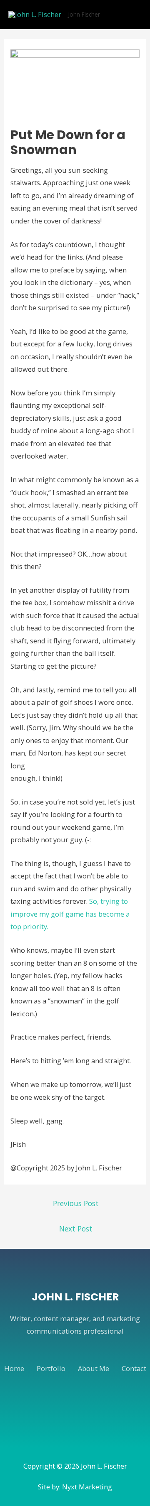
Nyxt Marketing (87, 1486)
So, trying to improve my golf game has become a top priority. (70, 913)
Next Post (75, 1229)
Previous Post (76, 1203)
